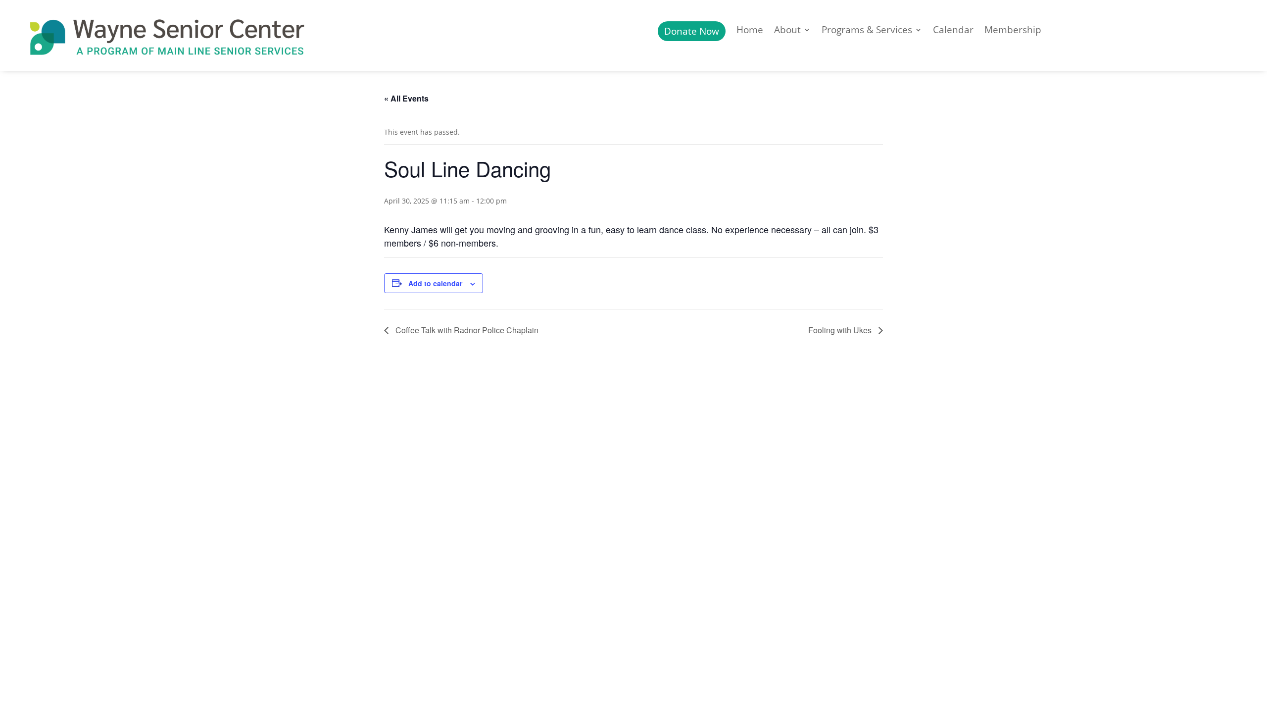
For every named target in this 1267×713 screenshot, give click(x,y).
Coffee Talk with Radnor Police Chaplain (465, 330)
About (787, 31)
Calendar (953, 31)
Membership (1012, 31)
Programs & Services (867, 31)
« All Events (406, 98)
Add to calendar (435, 283)
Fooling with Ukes (841, 330)
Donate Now (691, 31)
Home (749, 31)
